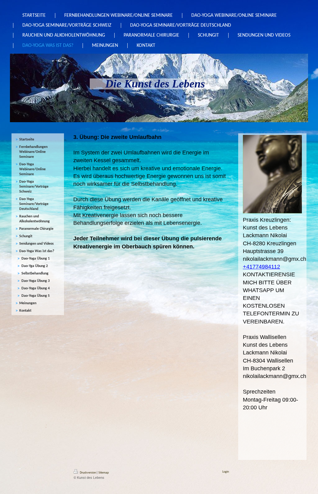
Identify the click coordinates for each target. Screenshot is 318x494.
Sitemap (103, 472)
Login (225, 472)
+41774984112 (261, 267)
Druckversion (88, 472)
